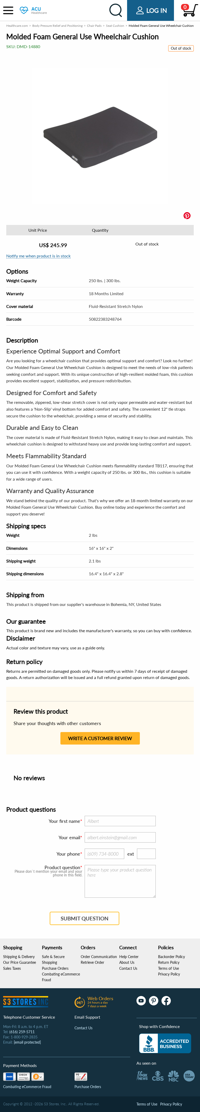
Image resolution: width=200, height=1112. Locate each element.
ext (130, 854)
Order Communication (99, 956)
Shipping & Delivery (19, 956)
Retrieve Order (92, 962)
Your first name (64, 821)
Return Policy (168, 962)
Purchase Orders (55, 968)
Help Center (129, 956)
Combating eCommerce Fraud (27, 1086)
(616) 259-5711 (22, 1032)
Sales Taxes (12, 968)
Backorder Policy (171, 956)
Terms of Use (168, 968)
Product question (62, 867)
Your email (69, 837)
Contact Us (128, 968)
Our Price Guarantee (19, 962)
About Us (126, 962)
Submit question (84, 918)
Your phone (68, 854)
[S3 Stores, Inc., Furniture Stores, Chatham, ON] (165, 1043)
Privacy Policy (169, 974)
